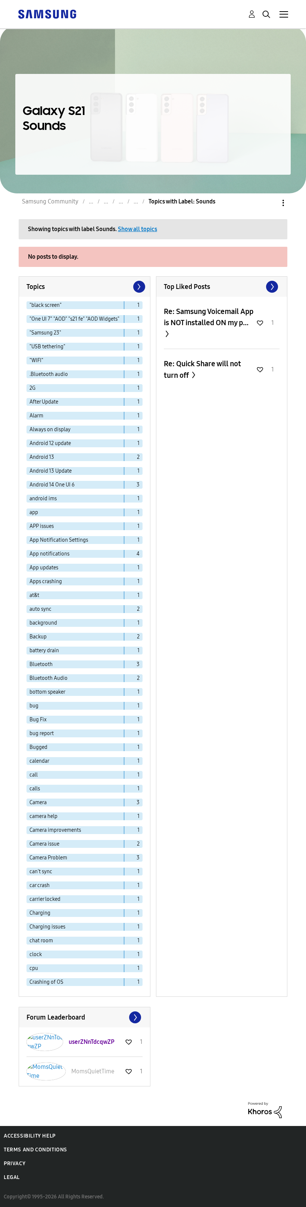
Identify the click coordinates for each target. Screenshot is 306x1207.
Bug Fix (38, 719)
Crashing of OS (46, 982)
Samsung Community (50, 201)
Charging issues (47, 927)
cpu (33, 968)
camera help (43, 816)
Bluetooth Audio (48, 678)
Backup (38, 637)
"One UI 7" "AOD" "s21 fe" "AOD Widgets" (74, 319)
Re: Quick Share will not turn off (202, 369)
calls (34, 789)
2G (32, 388)
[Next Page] (138, 287)
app (33, 512)
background (43, 623)
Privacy (14, 1163)
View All (221, 287)
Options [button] (270, 203)
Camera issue (44, 844)
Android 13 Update (50, 471)
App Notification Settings (58, 540)
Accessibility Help (30, 1136)
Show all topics (137, 229)
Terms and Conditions (35, 1150)
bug (33, 706)
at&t (34, 595)
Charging (39, 913)
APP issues (41, 526)
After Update (43, 402)
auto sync (40, 609)
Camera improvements (55, 830)
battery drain (44, 650)
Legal (12, 1177)
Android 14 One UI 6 (52, 485)
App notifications (49, 554)
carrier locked (44, 899)
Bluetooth (41, 664)
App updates (43, 567)
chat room (41, 940)
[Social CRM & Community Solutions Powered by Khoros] (265, 1109)
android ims (43, 498)
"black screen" (45, 305)
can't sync (40, 871)
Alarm (36, 416)
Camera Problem (48, 858)
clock (35, 954)
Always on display (50, 429)
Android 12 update (50, 443)
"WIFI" (36, 360)
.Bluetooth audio (48, 374)
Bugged (38, 747)
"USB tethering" (47, 346)
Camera (38, 802)
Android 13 (41, 457)
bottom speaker (47, 692)
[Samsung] (47, 13)
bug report (41, 733)
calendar (39, 761)
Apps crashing (45, 581)
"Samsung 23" (45, 333)
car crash (39, 885)
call (33, 775)
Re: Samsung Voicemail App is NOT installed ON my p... (208, 317)
